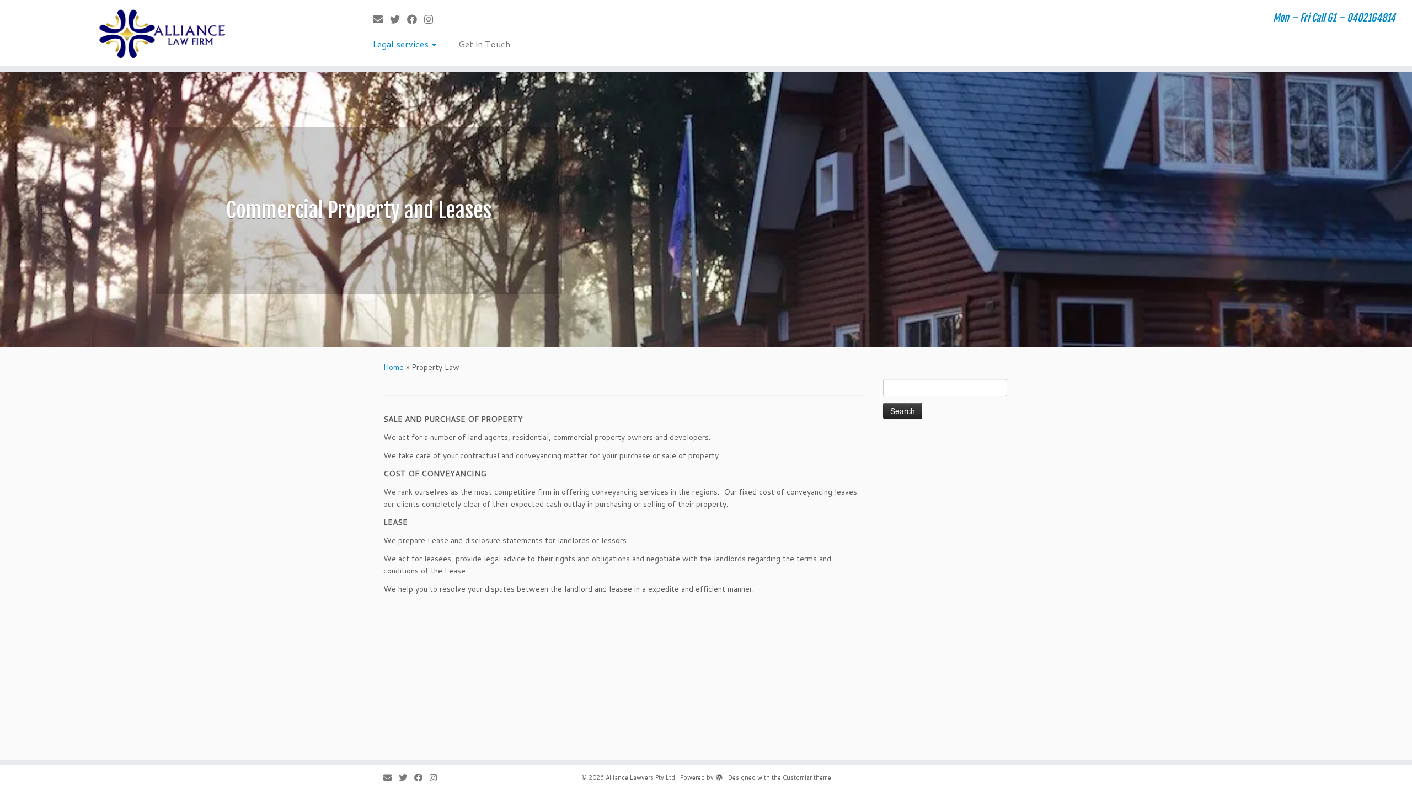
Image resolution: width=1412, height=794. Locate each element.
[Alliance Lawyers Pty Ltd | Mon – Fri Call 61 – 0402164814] (163, 33)
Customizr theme (807, 777)
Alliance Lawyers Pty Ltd (640, 777)
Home (393, 367)
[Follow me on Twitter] (398, 19)
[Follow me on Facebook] (415, 19)
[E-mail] (381, 19)
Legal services (402, 43)
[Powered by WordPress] (719, 775)
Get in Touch (484, 43)
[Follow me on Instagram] (432, 19)
